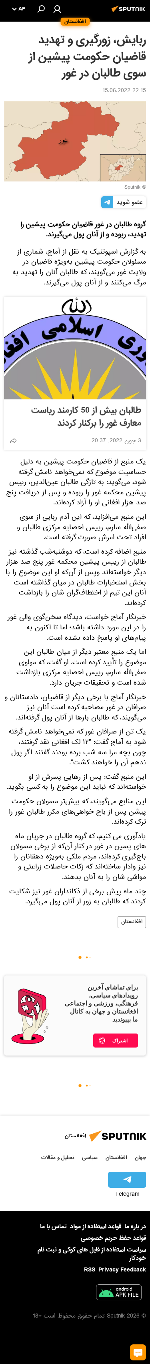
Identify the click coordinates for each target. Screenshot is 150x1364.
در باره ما (135, 1226)
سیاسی (90, 1157)
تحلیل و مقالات (57, 1157)
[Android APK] (119, 1294)
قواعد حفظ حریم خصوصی (113, 1238)
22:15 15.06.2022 (124, 91)
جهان (140, 1157)
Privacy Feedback (122, 1270)
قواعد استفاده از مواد (95, 1226)
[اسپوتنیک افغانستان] (130, 13)
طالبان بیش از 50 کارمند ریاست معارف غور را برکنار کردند (86, 417)
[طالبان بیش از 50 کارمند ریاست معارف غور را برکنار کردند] (75, 348)
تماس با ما (53, 1227)
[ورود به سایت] (57, 9)
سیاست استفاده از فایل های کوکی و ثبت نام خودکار (92, 1254)
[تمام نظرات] (138, 1352)
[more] (13, 441)
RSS (89, 1269)
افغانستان (131, 922)
